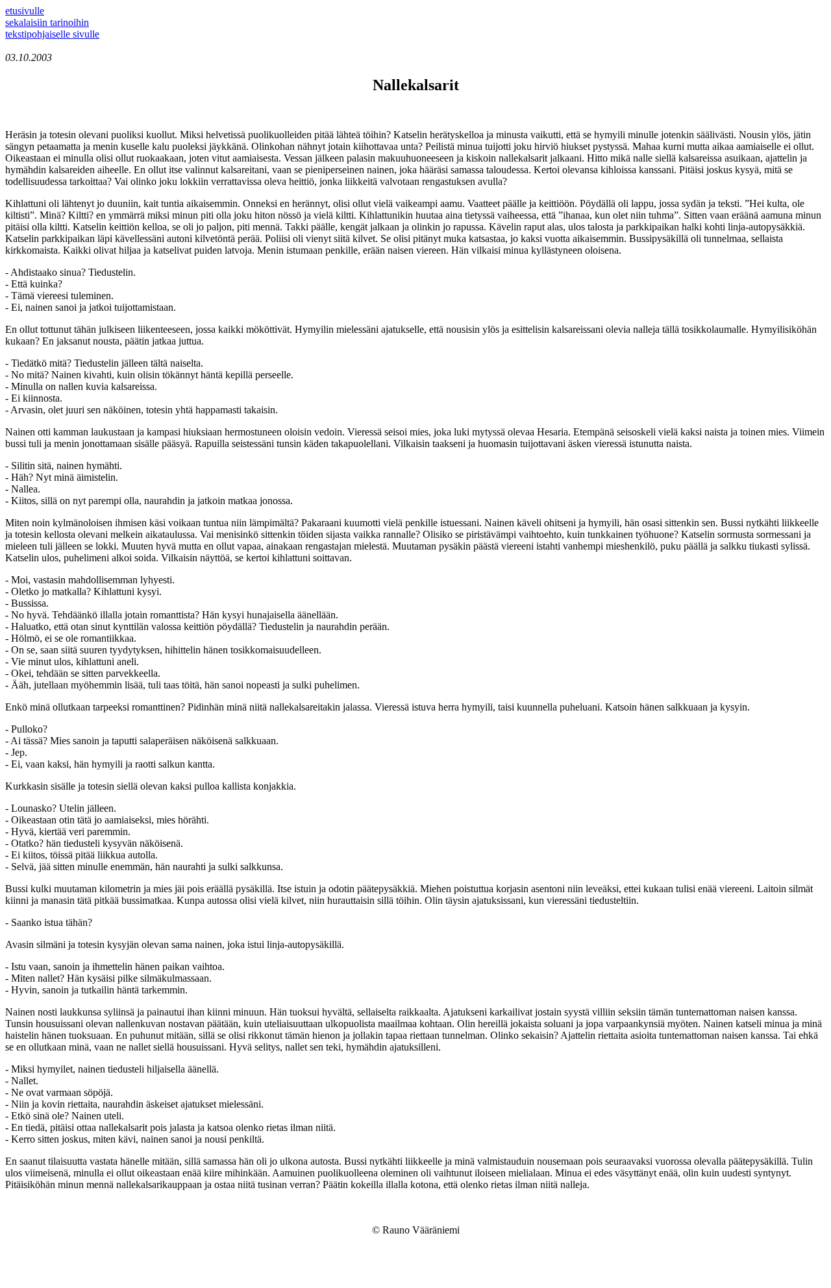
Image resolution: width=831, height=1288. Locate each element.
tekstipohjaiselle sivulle (52, 34)
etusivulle (24, 10)
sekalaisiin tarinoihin (47, 22)
